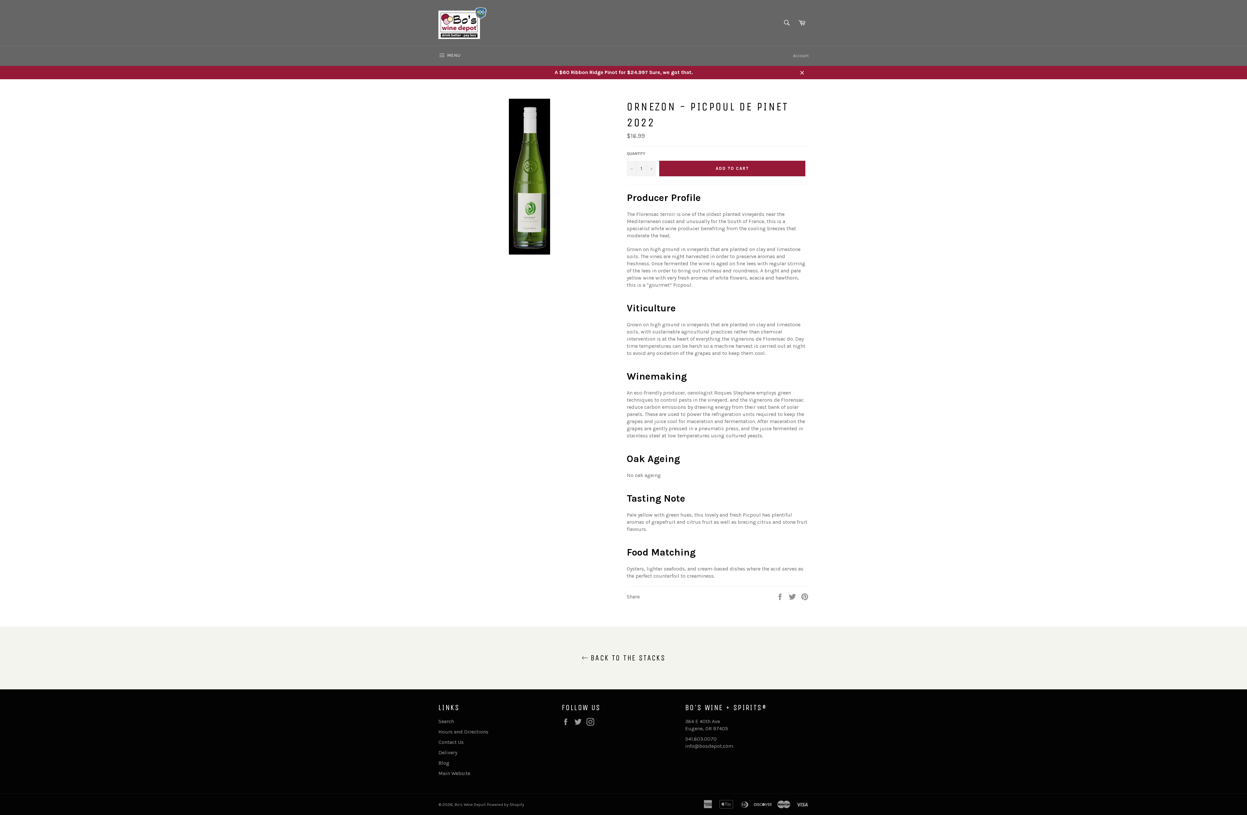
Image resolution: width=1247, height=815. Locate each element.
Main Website (454, 773)
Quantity (636, 153)
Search (446, 721)
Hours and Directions (463, 732)
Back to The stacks (627, 657)
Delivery (447, 752)
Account (801, 55)
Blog (443, 763)
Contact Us (451, 742)
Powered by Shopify (505, 804)
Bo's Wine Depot (470, 804)
